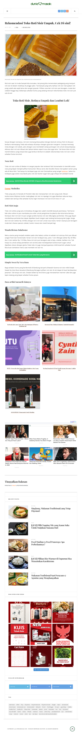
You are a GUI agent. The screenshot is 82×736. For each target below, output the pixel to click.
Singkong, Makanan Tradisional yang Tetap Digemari (50, 509)
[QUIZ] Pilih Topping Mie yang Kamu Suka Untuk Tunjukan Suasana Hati (50, 526)
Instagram (56, 686)
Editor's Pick (26, 27)
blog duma (27, 704)
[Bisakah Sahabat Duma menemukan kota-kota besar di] (19, 656)
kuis (60, 709)
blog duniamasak (36, 704)
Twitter (12, 686)
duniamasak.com (21, 707)
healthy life (20, 709)
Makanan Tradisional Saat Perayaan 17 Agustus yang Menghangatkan (48, 576)
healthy (70, 707)
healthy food (12, 709)
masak (41, 711)
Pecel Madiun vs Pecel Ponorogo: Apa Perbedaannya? (47, 543)
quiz (63, 711)
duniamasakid (30, 707)
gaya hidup (63, 707)
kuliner (19, 711)
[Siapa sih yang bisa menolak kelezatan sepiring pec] (63, 612)
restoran (16, 714)
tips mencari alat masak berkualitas (48, 714)
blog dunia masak (46, 704)
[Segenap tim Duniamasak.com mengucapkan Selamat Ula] (63, 634)
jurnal (45, 709)
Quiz (32, 522)
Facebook (34, 686)
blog (22, 704)
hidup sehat (27, 709)
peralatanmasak (56, 711)
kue (56, 709)
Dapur (8, 188)
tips (30, 714)
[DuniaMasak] (41, 4)
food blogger (50, 707)
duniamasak (65, 704)
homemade (34, 709)
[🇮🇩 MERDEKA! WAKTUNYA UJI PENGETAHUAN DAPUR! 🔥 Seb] (19, 612)
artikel (17, 704)
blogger (54, 704)
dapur (58, 704)
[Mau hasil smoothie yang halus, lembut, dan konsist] (41, 612)
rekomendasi (68, 711)
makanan (35, 711)
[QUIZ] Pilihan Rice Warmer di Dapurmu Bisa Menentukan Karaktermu (51, 559)
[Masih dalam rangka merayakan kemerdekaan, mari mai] (19, 634)
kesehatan (51, 709)
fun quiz (57, 707)
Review (21, 714)
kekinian (65, 171)
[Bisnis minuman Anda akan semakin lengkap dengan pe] (41, 656)
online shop (47, 711)
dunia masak (12, 707)
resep (10, 714)
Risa (17, 27)
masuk (14, 485)
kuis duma (65, 709)
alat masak (12, 704)
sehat (26, 714)
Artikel (33, 506)
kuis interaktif (12, 711)
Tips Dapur (35, 714)
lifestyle (29, 711)
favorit (43, 707)
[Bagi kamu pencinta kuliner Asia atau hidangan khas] (63, 656)
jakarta (41, 709)
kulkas (24, 711)
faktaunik (38, 707)
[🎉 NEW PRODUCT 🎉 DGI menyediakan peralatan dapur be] (41, 634)
